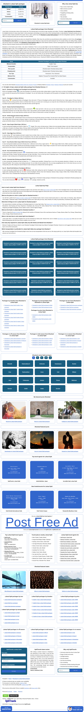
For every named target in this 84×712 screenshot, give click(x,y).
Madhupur (74, 380)
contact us (21, 683)
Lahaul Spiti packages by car (11, 622)
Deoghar (58, 388)
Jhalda (42, 388)
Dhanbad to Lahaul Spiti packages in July (70, 338)
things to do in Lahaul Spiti (52, 204)
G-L (41, 357)
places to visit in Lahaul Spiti (23, 197)
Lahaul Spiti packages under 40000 (69, 616)
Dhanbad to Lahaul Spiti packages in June (42, 344)
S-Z (50, 357)
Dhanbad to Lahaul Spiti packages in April (42, 340)
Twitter (15, 691)
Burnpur (10, 388)
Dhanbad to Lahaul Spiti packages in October (71, 346)
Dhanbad (17, 84)
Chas (9, 372)
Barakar (74, 363)
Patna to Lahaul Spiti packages (42, 421)
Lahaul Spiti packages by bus (11, 619)
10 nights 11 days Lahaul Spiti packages (42, 613)
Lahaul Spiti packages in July (67, 632)
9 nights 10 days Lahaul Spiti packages (42, 609)
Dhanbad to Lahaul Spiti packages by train (42, 307)
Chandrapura (58, 363)
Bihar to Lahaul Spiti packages (42, 591)
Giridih (26, 388)
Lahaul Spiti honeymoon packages (13, 599)
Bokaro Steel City (24, 84)
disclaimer (26, 688)
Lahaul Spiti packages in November (13, 639)
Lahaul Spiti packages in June (39, 642)
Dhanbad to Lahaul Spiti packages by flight (42, 305)
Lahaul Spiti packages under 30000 (69, 609)
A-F (37, 357)
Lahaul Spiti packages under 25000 (69, 606)
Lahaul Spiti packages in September (69, 639)
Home (10, 678)
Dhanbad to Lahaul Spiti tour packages (69, 307)
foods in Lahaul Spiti (18, 212)
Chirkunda (42, 363)
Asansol (31, 84)
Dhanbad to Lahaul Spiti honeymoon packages (71, 305)
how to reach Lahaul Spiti (49, 189)
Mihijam (74, 372)
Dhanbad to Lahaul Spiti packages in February (15, 340)
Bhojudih (9, 363)
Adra (10, 380)
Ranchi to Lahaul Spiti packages (14, 421)
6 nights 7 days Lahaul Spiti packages (41, 599)
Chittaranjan (26, 380)
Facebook (9, 691)
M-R (46, 357)
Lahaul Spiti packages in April (39, 636)
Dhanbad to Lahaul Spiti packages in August (70, 340)
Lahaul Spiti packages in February (12, 636)
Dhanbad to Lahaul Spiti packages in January (15, 338)
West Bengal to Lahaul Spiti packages (14, 591)
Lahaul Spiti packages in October (68, 642)
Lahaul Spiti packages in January (12, 632)
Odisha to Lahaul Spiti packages (70, 591)
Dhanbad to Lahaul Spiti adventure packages (70, 309)
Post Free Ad (42, 522)
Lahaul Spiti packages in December (13, 642)
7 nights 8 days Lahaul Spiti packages (41, 603)
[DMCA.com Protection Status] (10, 697)
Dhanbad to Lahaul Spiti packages (21, 678)
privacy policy (34, 688)
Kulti (58, 372)
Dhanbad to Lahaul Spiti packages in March (42, 338)
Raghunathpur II (26, 363)
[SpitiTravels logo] (10, 702)
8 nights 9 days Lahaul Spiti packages (41, 606)
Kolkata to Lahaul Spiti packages (70, 421)
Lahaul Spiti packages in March (40, 632)
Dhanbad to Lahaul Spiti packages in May (42, 342)
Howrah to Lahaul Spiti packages (70, 451)
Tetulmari (56, 84)
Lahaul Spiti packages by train (11, 616)
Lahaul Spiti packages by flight (12, 612)
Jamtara (42, 380)
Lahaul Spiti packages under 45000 (69, 619)
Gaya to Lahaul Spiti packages (42, 451)
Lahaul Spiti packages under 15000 (69, 599)
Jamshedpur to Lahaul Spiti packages (14, 451)
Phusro (58, 380)
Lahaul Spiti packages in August (68, 636)
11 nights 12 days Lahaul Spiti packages (42, 616)
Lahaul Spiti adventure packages (12, 606)
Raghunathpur (26, 372)
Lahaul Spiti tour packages (11, 603)
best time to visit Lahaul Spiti (65, 218)
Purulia (35, 84)
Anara (42, 372)
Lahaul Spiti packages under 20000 (69, 603)
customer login (25, 684)
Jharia (52, 84)
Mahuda (61, 84)
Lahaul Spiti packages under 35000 (69, 613)
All (33, 357)
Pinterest (20, 691)
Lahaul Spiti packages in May (39, 639)
